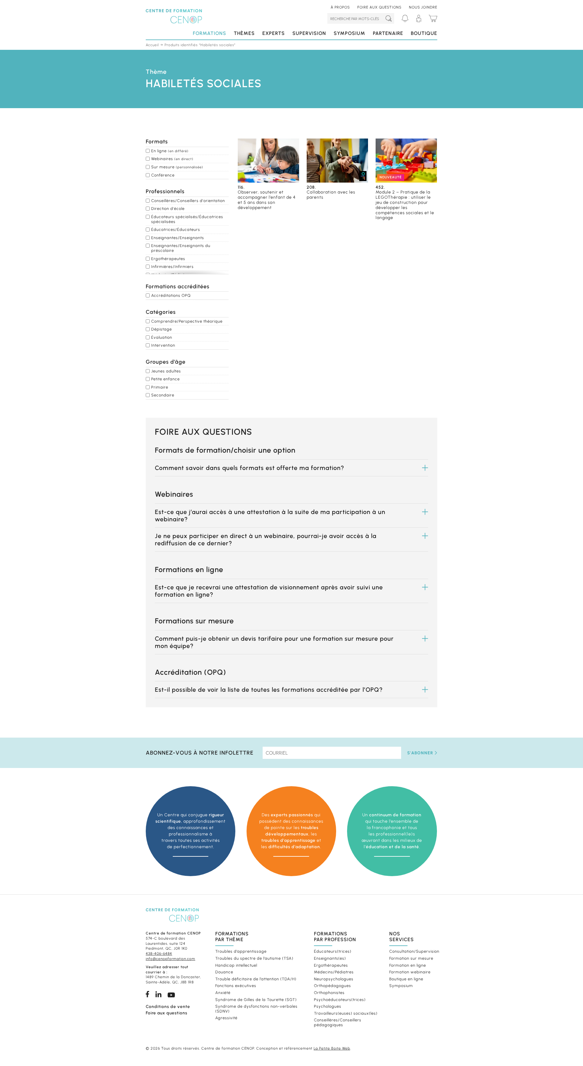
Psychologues (327, 1006)
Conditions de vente (168, 1006)
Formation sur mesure (411, 958)
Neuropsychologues (333, 978)
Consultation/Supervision (412, 951)
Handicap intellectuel (236, 965)
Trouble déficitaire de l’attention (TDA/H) (255, 978)
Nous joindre (423, 7)
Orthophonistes (329, 992)
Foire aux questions (379, 7)
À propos (340, 7)
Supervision (309, 33)
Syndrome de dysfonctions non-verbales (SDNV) (256, 1008)
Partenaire (388, 33)
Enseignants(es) (330, 958)
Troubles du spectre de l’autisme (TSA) (254, 958)
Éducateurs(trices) (332, 951)
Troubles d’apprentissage (241, 951)
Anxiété (222, 992)
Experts (273, 33)
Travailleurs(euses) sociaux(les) (345, 1013)
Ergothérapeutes (331, 965)
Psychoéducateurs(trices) (340, 999)
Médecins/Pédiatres (334, 972)
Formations (209, 33)
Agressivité (226, 1018)
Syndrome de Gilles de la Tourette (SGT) (256, 999)
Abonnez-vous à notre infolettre (200, 753)
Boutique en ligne (406, 978)
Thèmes (244, 33)
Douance (224, 972)
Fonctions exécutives (235, 985)
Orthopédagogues (332, 985)
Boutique (424, 33)
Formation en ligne (407, 965)
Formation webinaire (410, 972)
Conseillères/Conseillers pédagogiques (337, 1022)
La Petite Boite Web (332, 1048)
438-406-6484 (159, 953)
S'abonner (420, 753)
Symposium (349, 33)
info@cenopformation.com (170, 959)
